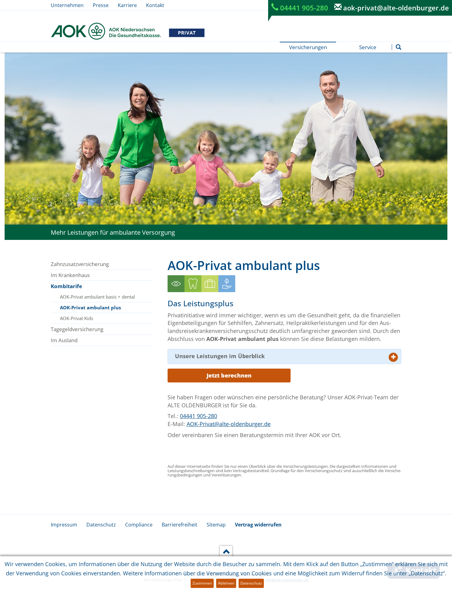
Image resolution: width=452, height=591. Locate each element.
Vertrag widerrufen (258, 524)
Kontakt (155, 5)
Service (367, 47)
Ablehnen (226, 583)
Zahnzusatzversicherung (80, 264)
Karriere (127, 5)
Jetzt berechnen (229, 375)
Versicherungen (308, 47)
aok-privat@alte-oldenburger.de (396, 7)
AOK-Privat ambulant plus (90, 307)
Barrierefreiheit (179, 524)
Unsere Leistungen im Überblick (220, 356)
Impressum (64, 524)
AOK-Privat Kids (76, 318)
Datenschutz (101, 524)
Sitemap (216, 524)
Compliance (139, 524)
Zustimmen (202, 583)
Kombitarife (66, 286)
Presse (101, 5)
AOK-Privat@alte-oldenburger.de (229, 424)
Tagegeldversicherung (77, 329)
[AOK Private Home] (127, 31)
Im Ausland (64, 340)
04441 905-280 (304, 7)
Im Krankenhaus (70, 275)
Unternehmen (67, 5)
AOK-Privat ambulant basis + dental (97, 297)
